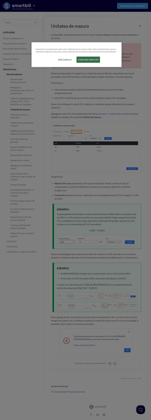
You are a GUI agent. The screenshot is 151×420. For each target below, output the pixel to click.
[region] (76, 54)
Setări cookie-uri (65, 59)
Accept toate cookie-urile (88, 60)
